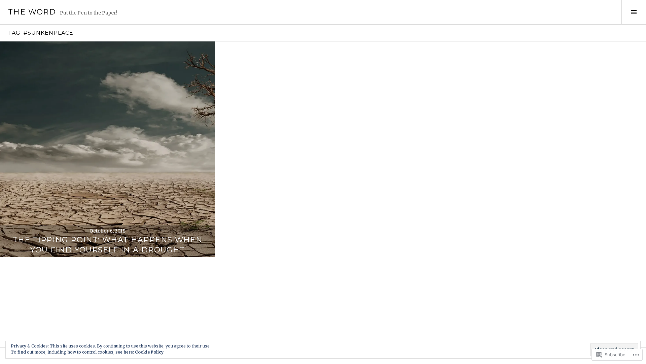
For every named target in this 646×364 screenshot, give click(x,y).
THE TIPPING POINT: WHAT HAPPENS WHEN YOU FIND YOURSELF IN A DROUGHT (108, 244)
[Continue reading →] (107, 149)
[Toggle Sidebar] (633, 12)
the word (32, 12)
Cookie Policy (149, 352)
